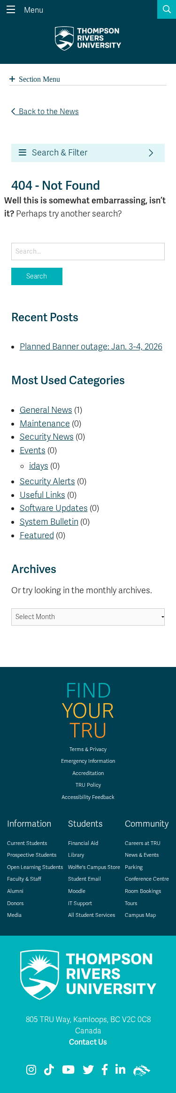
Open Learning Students (35, 867)
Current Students (27, 843)
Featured (37, 535)
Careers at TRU (143, 843)
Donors (15, 903)
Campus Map (140, 915)
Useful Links (42, 495)
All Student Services (91, 915)
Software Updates (54, 508)
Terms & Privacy (88, 749)
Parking (134, 867)
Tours (131, 903)
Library (76, 855)
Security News (47, 437)
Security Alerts (47, 481)
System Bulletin (49, 522)
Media (14, 915)
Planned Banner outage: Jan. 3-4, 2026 (91, 346)
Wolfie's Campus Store (94, 867)
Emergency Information (88, 761)
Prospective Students (31, 855)
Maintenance (45, 424)
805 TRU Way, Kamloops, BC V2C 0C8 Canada (88, 1025)
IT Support (80, 903)
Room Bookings (143, 891)
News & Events (142, 855)
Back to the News (47, 111)
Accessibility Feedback (88, 797)
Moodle (76, 891)
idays (38, 466)
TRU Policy (88, 785)
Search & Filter (56, 152)
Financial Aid (83, 843)
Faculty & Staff (24, 879)
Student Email (84, 879)
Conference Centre (147, 879)
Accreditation (88, 773)
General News (46, 410)
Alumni (15, 891)
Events (33, 450)
